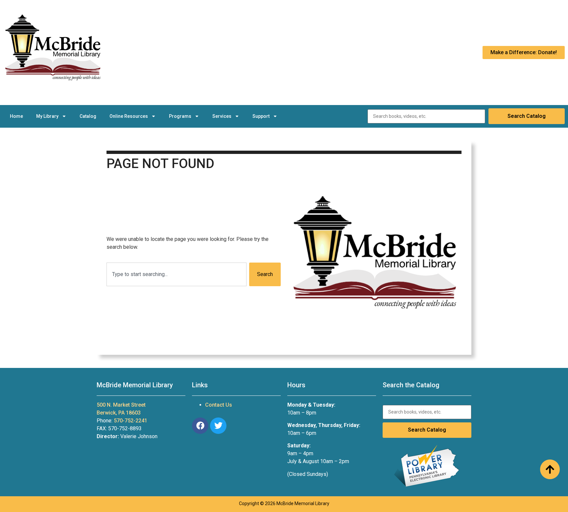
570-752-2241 (130, 420)
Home (16, 116)
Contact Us (218, 405)
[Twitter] (218, 425)
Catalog (88, 116)
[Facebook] (200, 425)
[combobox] (176, 274)
